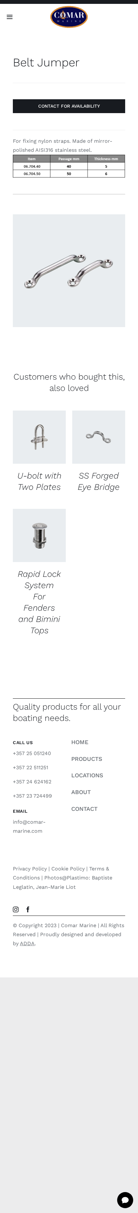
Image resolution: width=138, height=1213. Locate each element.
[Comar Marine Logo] (69, 8)
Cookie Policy (68, 869)
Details (28, 444)
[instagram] (16, 909)
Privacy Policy (30, 869)
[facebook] (28, 909)
